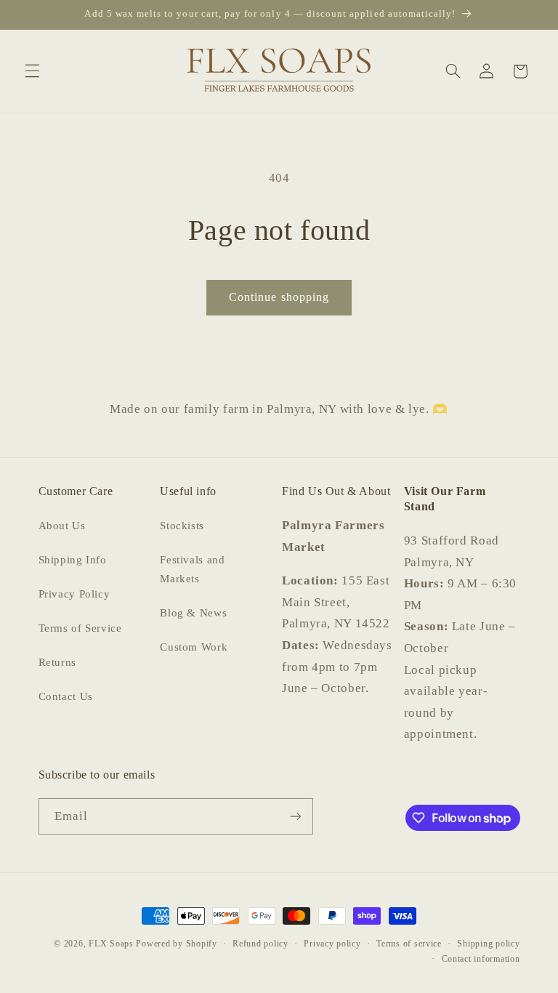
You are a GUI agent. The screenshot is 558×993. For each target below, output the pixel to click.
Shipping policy (488, 943)
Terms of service (409, 943)
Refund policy (260, 943)
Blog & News (193, 613)
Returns (57, 662)
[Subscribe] (295, 816)
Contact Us (66, 696)
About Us (62, 525)
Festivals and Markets (192, 569)
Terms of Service (80, 628)
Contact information (481, 958)
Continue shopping (279, 297)
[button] (32, 71)
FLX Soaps (111, 943)
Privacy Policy (74, 594)
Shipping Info (73, 560)
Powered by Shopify (176, 943)
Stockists (182, 525)
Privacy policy (332, 943)
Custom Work (193, 647)
